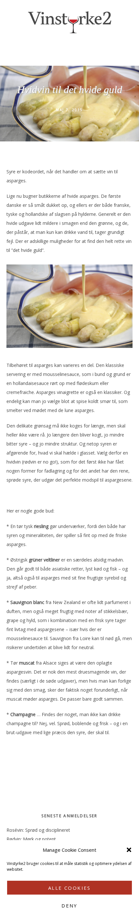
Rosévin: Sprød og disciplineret (38, 830)
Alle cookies (69, 888)
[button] (129, 850)
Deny (69, 905)
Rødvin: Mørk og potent (31, 839)
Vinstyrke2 (69, 21)
